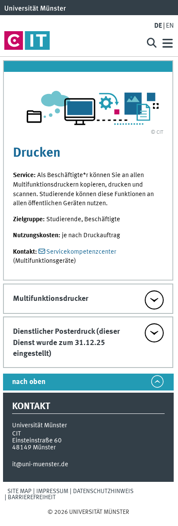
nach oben (28, 382)
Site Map (19, 491)
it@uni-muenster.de (40, 464)
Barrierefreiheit (32, 497)
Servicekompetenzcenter (81, 251)
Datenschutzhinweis (103, 491)
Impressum (52, 491)
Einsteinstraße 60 (37, 440)
